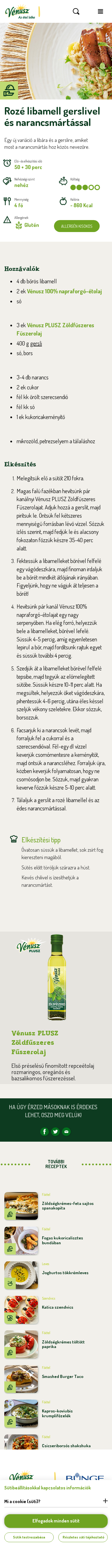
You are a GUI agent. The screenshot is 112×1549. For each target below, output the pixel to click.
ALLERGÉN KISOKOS (76, 226)
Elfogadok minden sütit (56, 1521)
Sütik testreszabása (29, 1537)
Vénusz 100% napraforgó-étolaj (64, 291)
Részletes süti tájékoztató (83, 1537)
